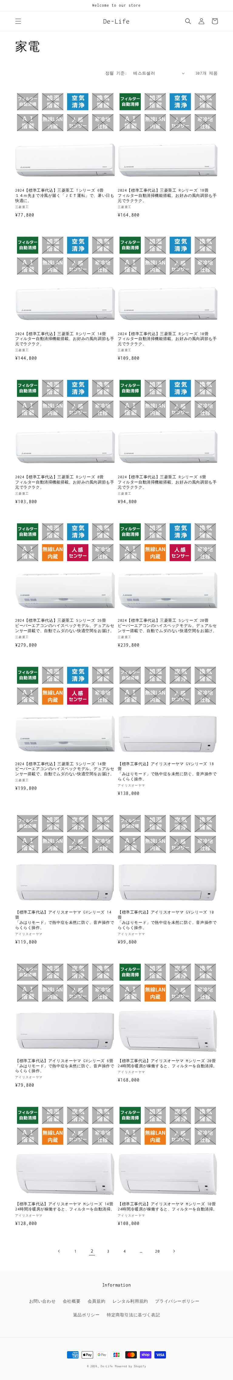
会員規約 (96, 1301)
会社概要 (71, 1301)
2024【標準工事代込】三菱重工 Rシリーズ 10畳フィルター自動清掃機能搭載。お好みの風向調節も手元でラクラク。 (167, 339)
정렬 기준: (116, 73)
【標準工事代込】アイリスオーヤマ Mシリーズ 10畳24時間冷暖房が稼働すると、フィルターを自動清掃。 (167, 1206)
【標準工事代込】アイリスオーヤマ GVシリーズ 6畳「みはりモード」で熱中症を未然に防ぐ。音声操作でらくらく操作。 (64, 1066)
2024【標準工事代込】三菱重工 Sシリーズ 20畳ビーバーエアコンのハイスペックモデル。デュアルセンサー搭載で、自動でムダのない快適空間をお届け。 (167, 625)
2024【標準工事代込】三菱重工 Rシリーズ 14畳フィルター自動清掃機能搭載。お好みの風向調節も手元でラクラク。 (64, 339)
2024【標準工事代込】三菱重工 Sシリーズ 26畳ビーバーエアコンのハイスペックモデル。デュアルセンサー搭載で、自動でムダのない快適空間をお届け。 (64, 625)
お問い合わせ (42, 1301)
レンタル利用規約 (130, 1301)
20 (157, 1251)
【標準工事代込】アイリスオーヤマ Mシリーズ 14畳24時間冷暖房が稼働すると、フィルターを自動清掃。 (65, 1206)
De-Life (107, 1366)
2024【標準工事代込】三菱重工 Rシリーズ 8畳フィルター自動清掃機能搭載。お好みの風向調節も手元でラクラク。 (64, 482)
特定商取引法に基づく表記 (133, 1315)
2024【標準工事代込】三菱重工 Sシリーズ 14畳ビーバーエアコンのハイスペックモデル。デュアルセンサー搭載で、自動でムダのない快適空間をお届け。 (64, 769)
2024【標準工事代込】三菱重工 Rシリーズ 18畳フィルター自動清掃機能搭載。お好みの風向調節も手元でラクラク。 (167, 195)
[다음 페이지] (174, 1251)
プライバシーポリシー (177, 1301)
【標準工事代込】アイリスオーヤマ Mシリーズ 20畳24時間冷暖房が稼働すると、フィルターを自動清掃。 (167, 1063)
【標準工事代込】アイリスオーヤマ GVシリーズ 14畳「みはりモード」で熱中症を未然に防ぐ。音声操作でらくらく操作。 (64, 920)
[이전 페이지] (59, 1251)
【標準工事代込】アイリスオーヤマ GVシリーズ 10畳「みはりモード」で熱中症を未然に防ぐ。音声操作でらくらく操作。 (167, 920)
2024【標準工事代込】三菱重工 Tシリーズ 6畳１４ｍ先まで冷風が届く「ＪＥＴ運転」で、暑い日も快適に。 (64, 195)
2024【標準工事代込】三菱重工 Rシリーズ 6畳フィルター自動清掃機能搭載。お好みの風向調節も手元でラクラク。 (167, 482)
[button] (18, 21)
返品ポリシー (86, 1315)
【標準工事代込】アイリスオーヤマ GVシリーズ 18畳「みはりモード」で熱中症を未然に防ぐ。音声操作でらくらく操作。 (167, 771)
